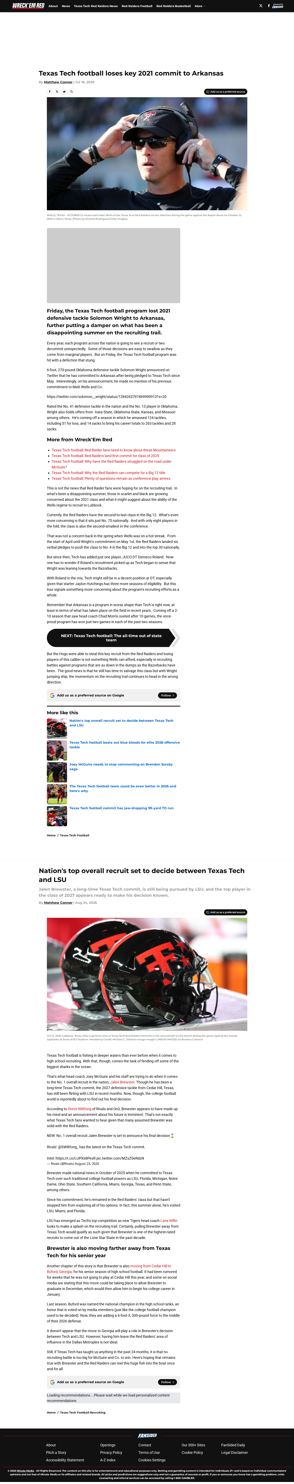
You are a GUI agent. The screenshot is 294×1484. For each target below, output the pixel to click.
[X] (260, 5)
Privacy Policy (111, 1452)
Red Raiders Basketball (173, 6)
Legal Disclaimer (234, 1452)
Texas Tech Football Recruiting (82, 1412)
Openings (107, 1445)
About (53, 6)
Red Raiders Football (137, 6)
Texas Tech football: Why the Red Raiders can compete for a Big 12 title (108, 473)
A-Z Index (108, 1460)
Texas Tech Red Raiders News (96, 6)
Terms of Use (149, 1452)
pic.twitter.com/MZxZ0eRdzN (120, 1158)
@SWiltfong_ (68, 1147)
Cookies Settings (151, 1460)
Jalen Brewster (122, 1082)
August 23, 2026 (87, 1163)
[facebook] (269, 5)
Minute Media (25, 1470)
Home (51, 835)
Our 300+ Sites (193, 1445)
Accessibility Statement (65, 1460)
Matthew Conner (58, 82)
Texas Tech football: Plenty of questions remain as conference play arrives (111, 478)
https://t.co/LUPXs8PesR (76, 1158)
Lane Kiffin (168, 1221)
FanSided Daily (233, 1445)
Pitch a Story (56, 1452)
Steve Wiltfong (79, 1109)
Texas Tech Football (74, 835)
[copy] (71, 91)
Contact (144, 1445)
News (66, 6)
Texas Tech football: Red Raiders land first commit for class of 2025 (105, 456)
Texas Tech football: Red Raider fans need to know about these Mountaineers (114, 450)
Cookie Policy (192, 1452)
